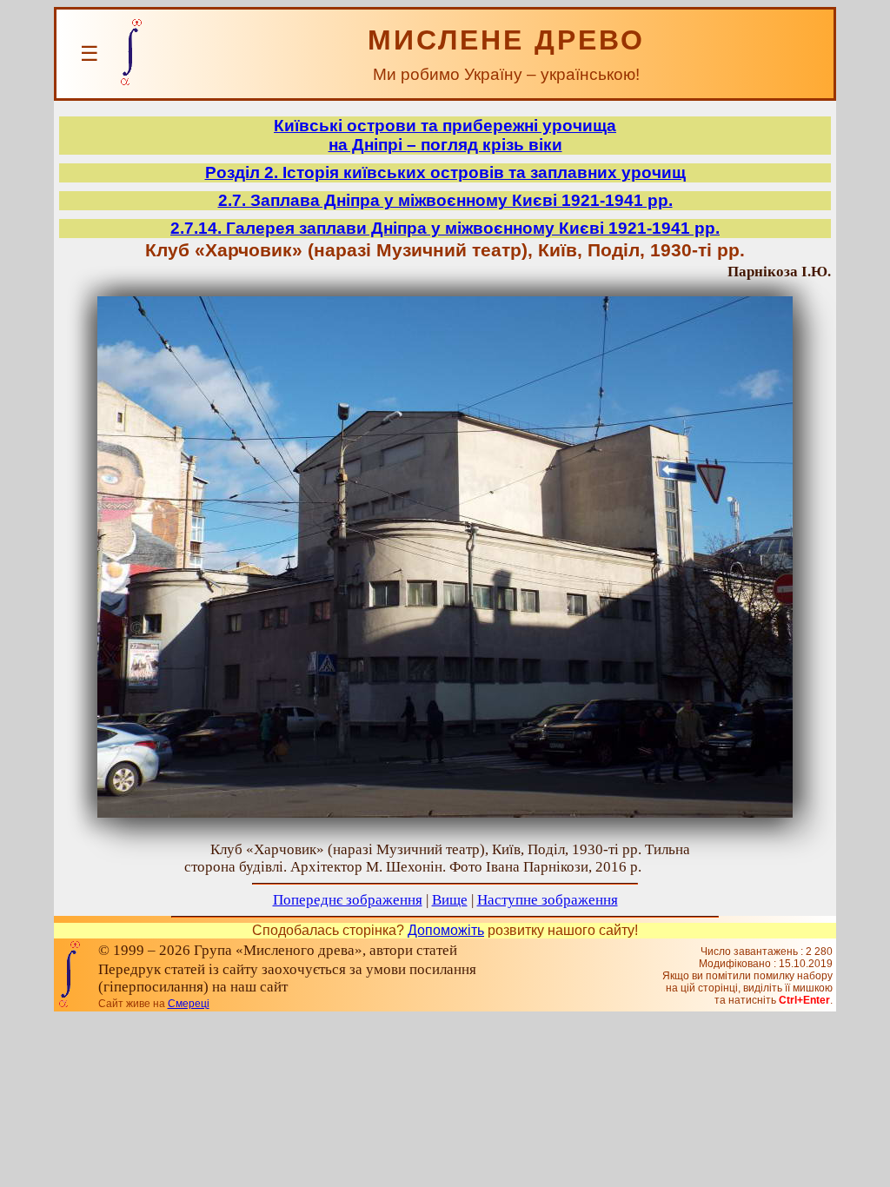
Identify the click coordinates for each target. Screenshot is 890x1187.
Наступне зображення (547, 900)
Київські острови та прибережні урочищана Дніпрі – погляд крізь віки (445, 135)
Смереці (188, 1004)
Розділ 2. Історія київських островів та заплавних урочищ (445, 172)
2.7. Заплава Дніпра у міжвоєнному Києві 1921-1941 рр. (445, 200)
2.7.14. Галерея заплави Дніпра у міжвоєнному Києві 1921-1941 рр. (445, 228)
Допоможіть (446, 930)
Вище (450, 900)
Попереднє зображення (347, 900)
